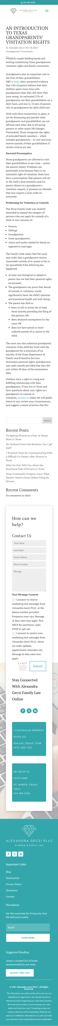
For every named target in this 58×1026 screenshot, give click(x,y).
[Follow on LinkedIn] (35, 710)
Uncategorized (13, 51)
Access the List (20, 972)
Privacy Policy (13, 884)
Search (47, 420)
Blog (8, 872)
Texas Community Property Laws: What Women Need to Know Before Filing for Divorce (27, 477)
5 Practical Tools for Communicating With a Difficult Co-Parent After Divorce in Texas (29, 456)
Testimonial (12, 878)
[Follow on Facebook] (22, 710)
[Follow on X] (29, 710)
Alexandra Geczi (16, 47)
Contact (10, 896)
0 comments (27, 51)
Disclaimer (12, 890)
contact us (23, 397)
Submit (38, 666)
